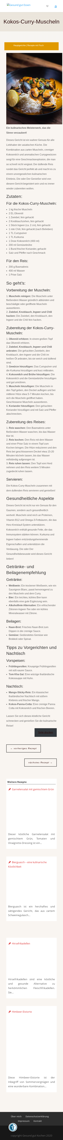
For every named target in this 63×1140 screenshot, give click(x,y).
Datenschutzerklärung (37, 1116)
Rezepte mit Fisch (35, 45)
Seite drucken (45, 732)
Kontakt (37, 1121)
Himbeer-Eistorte (22, 1011)
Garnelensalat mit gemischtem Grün (33, 789)
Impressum (24, 1121)
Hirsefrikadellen (21, 943)
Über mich (16, 1116)
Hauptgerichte (19, 45)
